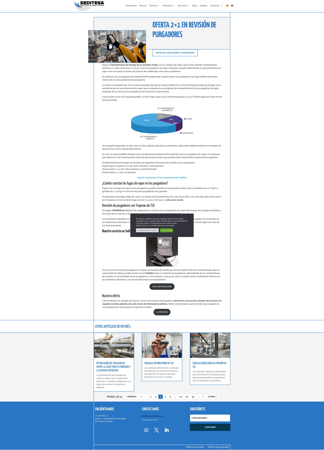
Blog (194, 5)
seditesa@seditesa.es (152, 416)
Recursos (182, 5)
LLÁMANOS (162, 312)
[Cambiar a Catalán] (228, 5)
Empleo (203, 5)
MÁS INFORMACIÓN (162, 286)
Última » (212, 397)
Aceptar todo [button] (166, 230)
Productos (168, 5)
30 (193, 397)
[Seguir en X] (156, 430)
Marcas (142, 5)
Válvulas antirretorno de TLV (159, 363)
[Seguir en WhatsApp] (146, 430)
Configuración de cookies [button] (147, 230)
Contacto (214, 5)
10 (181, 397)
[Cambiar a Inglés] (233, 5)
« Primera (131, 397)
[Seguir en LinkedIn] (166, 430)
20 (187, 397)
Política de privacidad (218, 447)
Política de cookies (195, 447)
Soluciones (131, 5)
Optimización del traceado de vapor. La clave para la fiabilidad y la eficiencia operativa (113, 367)
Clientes (153, 5)
